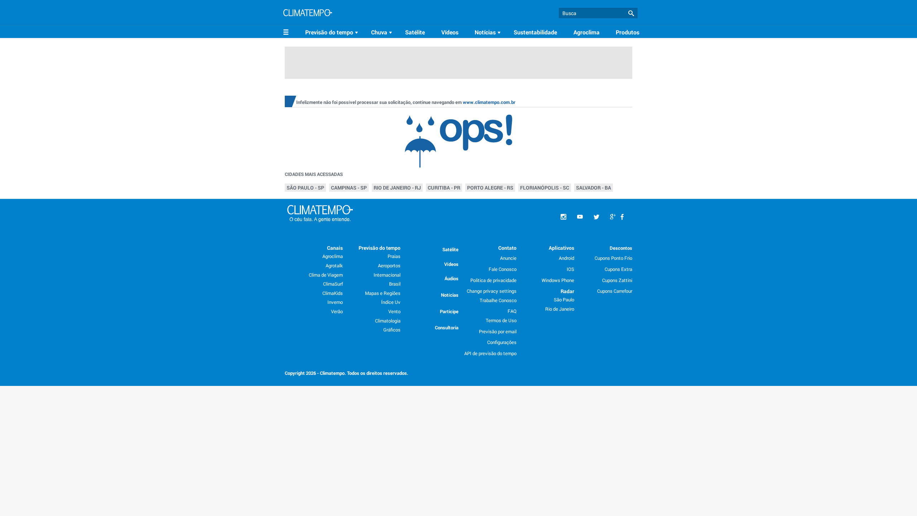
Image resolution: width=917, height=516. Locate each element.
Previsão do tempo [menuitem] (379, 247)
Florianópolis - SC (544, 187)
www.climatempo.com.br (489, 102)
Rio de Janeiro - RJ (397, 187)
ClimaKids (332, 293)
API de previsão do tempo (490, 353)
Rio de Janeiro (559, 309)
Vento (394, 311)
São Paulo (564, 299)
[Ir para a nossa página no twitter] (596, 217)
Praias (394, 256)
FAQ (512, 311)
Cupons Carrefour (614, 291)
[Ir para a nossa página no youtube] (580, 217)
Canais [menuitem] (335, 247)
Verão (337, 311)
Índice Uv (390, 302)
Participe (449, 311)
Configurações (502, 342)
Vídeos (449, 32)
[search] (598, 13)
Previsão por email (498, 331)
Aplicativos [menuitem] (561, 247)
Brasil (394, 284)
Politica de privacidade (493, 280)
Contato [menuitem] (507, 247)
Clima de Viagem (326, 275)
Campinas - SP (349, 187)
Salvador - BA (593, 187)
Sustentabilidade (535, 32)
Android (566, 258)
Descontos (621, 248)
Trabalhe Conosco (498, 300)
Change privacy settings (492, 291)
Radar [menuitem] (567, 291)
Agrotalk (334, 265)
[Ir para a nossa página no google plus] (613, 217)
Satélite (415, 32)
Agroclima (586, 32)
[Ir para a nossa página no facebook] (622, 217)
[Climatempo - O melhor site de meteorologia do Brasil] (307, 13)
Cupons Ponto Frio (613, 258)
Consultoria (446, 327)
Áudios (451, 278)
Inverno (335, 302)
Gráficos (391, 330)
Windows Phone (558, 280)
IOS (570, 269)
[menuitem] (333, 32)
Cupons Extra (618, 269)
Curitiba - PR (444, 187)
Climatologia (387, 321)
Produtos (627, 32)
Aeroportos (389, 265)
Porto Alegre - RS (490, 187)
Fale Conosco (503, 269)
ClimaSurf (333, 284)
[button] (631, 13)
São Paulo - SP (305, 187)
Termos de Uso (501, 320)
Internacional (387, 275)
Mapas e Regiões (382, 293)
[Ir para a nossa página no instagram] (563, 217)
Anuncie (508, 258)
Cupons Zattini (617, 280)
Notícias (449, 295)
